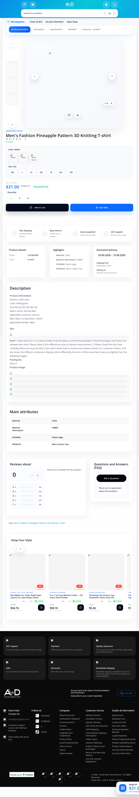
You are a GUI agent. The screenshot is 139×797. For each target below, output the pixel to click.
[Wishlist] (32, 4)
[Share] (77, 115)
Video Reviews (66, 753)
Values (63, 750)
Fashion (23, 523)
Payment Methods (94, 742)
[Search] (104, 13)
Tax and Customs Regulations (93, 760)
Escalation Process (94, 718)
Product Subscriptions (122, 746)
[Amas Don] (69, 4)
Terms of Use (66, 746)
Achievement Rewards (70, 718)
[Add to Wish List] (69, 115)
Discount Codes (119, 726)
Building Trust (118, 718)
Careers (63, 726)
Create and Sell (119, 722)
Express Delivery (93, 722)
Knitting (54, 523)
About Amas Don (67, 715)
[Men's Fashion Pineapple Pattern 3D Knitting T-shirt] (73, 76)
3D (48, 523)
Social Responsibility (69, 742)
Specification (56, 29)
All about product (19, 29)
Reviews (72, 29)
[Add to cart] (41, 607)
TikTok (42, 732)
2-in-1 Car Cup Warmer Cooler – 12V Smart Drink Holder (66, 596)
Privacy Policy (66, 739)
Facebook (42, 715)
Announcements (67, 722)
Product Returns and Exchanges (95, 747)
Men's (16, 523)
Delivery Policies (93, 715)
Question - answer (91, 29)
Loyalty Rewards (119, 735)
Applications (117, 715)
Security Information (121, 753)
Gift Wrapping (92, 729)
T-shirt (62, 523)
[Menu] (24, 4)
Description (39, 29)
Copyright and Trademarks (66, 734)
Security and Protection (122, 750)
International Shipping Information (96, 734)
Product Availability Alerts (123, 742)
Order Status (91, 739)
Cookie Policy (65, 729)
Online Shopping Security (123, 739)
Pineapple (33, 523)
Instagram (42, 721)
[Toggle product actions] (122, 788)
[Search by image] (109, 13)
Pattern (42, 523)
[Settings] (114, 4)
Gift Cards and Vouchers (97, 726)
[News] (106, 4)
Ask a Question (111, 478)
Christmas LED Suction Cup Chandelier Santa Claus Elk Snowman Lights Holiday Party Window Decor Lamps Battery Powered (103, 596)
